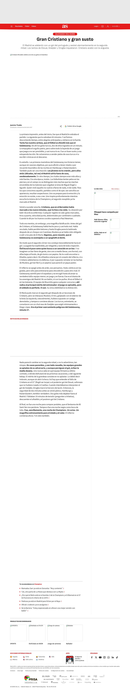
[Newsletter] (102, 26)
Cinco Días (65, 679)
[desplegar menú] (11, 26)
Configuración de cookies (57, 670)
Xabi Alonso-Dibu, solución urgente (101, 220)
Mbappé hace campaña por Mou (106, 213)
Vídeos (34, 26)
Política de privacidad (30, 670)
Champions (38, 584)
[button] (61, 126)
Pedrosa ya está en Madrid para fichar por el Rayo (40, 601)
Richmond (44, 682)
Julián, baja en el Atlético (100, 233)
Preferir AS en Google (74, 126)
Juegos (96, 26)
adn (95, 676)
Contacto (12, 670)
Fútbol (27, 26)
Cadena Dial (72, 679)
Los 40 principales (54, 676)
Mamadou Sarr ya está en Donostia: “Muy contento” (42, 588)
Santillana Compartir (73, 676)
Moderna (54, 682)
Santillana (63, 676)
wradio (58, 679)
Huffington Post (48, 679)
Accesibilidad (70, 670)
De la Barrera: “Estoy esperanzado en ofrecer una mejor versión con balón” (48, 609)
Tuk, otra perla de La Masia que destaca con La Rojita (42, 591)
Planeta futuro (87, 679)
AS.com (89, 676)
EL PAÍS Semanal (79, 679)
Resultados (19, 26)
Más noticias (115, 189)
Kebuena (94, 679)
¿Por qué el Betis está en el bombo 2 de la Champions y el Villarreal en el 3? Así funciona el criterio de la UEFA (51, 596)
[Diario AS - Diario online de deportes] (65, 26)
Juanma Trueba (16, 125)
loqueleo (87, 682)
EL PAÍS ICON (71, 682)
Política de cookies (44, 670)
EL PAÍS (46, 676)
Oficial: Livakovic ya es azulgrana (34, 604)
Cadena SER (82, 676)
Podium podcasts (63, 682)
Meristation (97, 682)
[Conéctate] (108, 26)
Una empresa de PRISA (31, 678)
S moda (79, 682)
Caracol (102, 676)
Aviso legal (20, 670)
